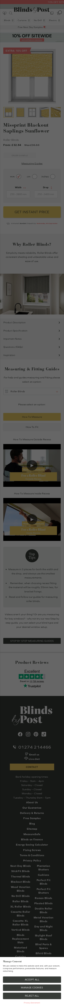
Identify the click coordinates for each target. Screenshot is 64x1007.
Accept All (32, 979)
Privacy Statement (32, 1003)
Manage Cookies (32, 987)
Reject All (32, 995)
